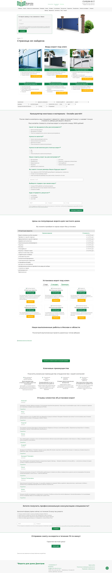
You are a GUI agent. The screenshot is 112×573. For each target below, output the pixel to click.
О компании (57, 8)
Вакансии (51, 10)
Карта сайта (92, 565)
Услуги (24, 8)
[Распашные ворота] (81, 59)
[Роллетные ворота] (30, 82)
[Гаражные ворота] (81, 82)
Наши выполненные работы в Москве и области (56, 327)
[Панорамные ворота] (56, 82)
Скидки (91, 8)
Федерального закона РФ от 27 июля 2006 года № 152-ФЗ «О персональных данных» (34, 28)
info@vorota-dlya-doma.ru (89, 4)
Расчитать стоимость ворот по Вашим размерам (56, 360)
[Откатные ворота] (30, 59)
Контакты (57, 10)
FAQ (62, 10)
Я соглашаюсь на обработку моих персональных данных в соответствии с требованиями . (34, 27)
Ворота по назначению (33, 8)
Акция (65, 10)
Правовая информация (88, 569)
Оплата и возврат (84, 8)
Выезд (46, 10)
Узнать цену (56, 546)
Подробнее (23, 409)
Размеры (42, 8)
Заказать (30, 301)
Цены (46, 8)
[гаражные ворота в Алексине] (24, 340)
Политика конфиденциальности (86, 567)
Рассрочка (63, 8)
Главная (20, 8)
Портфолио (76, 8)
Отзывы (51, 8)
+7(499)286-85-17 (88, 1)
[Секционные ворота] (56, 59)
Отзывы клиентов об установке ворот (56, 398)
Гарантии (69, 8)
